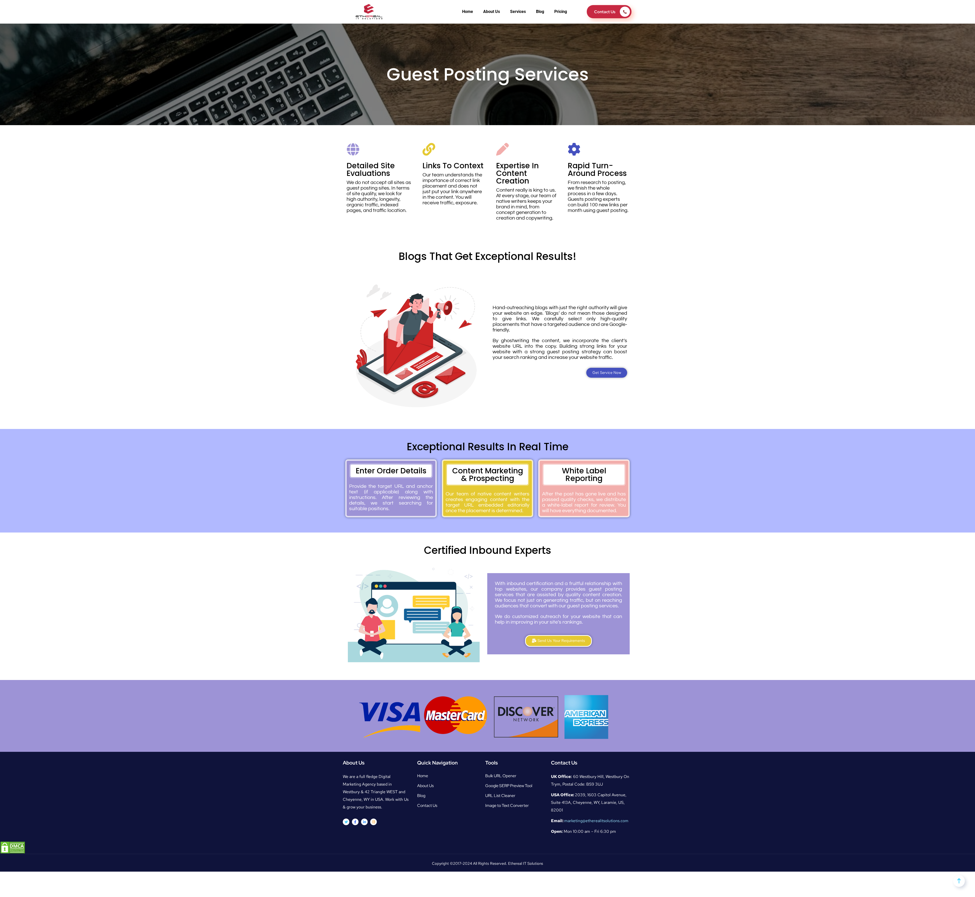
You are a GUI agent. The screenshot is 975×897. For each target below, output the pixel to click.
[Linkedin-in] (364, 822)
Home (467, 11)
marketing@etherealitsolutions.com (596, 820)
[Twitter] (346, 822)
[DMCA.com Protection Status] (12, 847)
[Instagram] (373, 822)
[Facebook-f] (355, 822)
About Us (491, 11)
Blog (540, 11)
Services (518, 11)
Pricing (560, 11)
